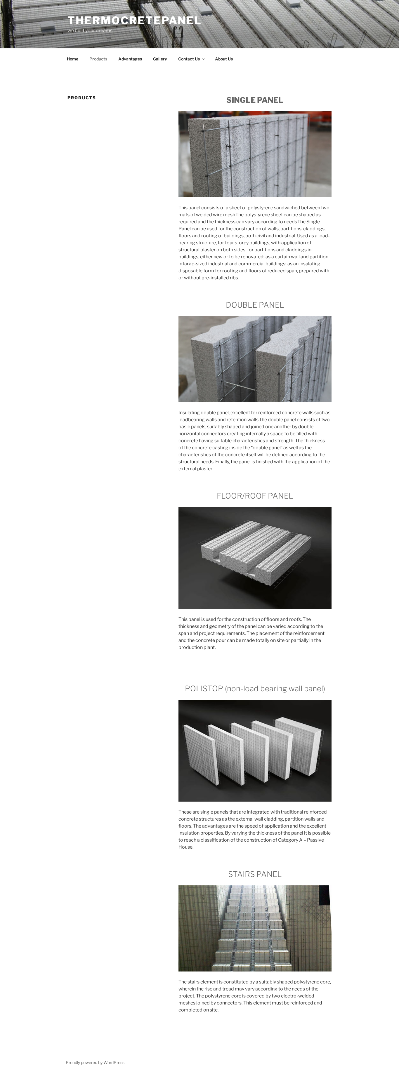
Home (72, 58)
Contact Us (189, 58)
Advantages (130, 58)
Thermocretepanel (134, 20)
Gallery (160, 58)
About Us (224, 58)
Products (98, 58)
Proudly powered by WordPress (95, 1062)
